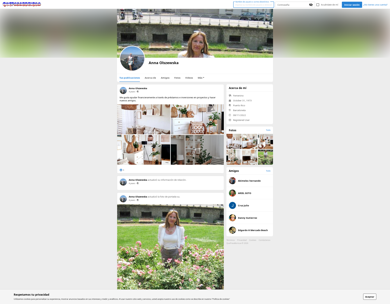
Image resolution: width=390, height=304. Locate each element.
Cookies (252, 240)
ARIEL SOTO (244, 193)
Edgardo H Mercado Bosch (253, 230)
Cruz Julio (243, 205)
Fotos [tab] (177, 77)
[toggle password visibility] (310, 4)
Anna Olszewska (138, 88)
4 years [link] (132, 91)
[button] (122, 170)
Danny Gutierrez (247, 217)
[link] (21, 4)
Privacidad (242, 240)
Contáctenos (264, 240)
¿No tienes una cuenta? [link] (375, 4)
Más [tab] (200, 77)
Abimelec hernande (249, 180)
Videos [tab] (189, 77)
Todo (268, 130)
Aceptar (369, 296)
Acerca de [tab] (150, 77)
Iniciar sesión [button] (352, 4)
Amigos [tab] (165, 77)
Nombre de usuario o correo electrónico (252, 1)
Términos (230, 240)
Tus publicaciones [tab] (129, 77)
